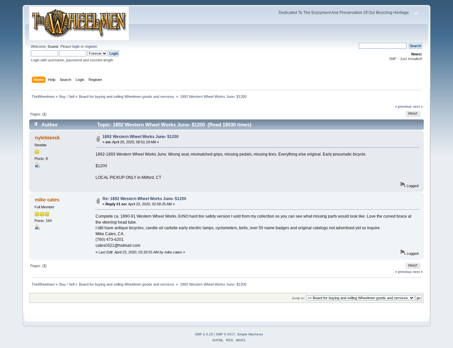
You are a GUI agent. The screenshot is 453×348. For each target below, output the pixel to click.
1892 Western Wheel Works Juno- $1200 (140, 136)
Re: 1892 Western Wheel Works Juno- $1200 (144, 198)
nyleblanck (47, 137)
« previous (403, 106)
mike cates (47, 199)
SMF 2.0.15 (204, 334)
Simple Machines (250, 334)
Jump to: (298, 298)
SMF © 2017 (225, 334)
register (91, 46)
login (76, 46)
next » (418, 106)
